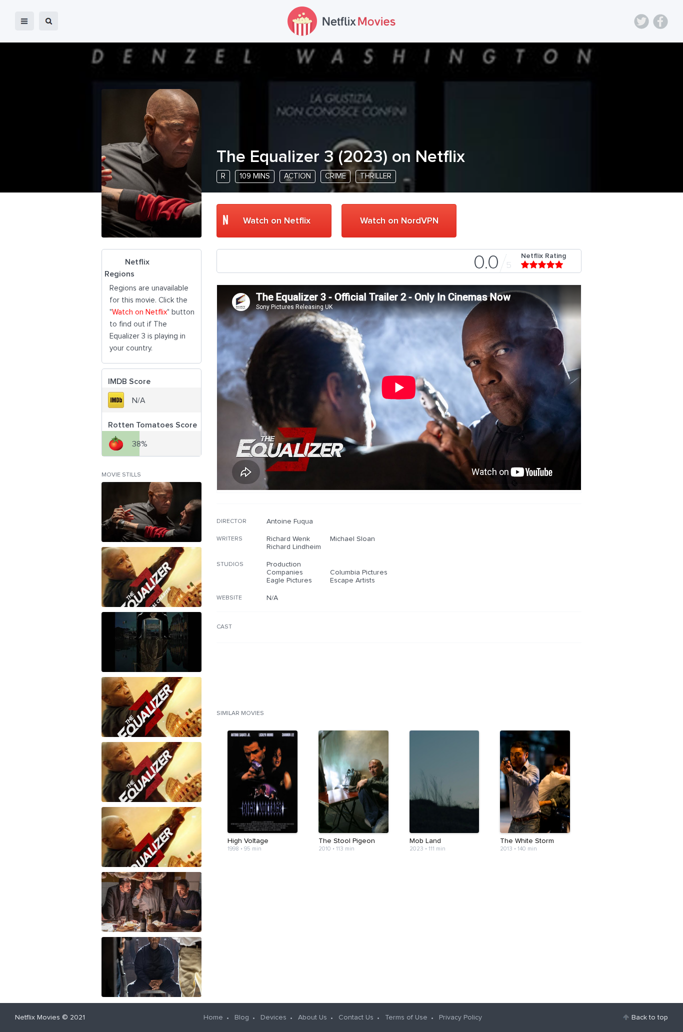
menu (24, 21)
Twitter (641, 21)
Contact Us (356, 1017)
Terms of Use (406, 1017)
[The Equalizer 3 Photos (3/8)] (152, 642)
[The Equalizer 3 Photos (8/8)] (152, 967)
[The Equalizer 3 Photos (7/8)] (152, 902)
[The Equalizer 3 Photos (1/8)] (152, 512)
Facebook (660, 21)
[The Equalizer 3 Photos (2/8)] (152, 577)
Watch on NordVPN (399, 221)
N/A (272, 598)
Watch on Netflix (276, 221)
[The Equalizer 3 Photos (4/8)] (152, 707)
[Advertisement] (507, 581)
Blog (241, 1017)
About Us (312, 1017)
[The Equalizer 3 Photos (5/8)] (152, 772)
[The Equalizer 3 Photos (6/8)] (152, 837)
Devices (273, 1017)
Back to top (650, 1017)
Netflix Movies (37, 1017)
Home (213, 1017)
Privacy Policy (460, 1017)
